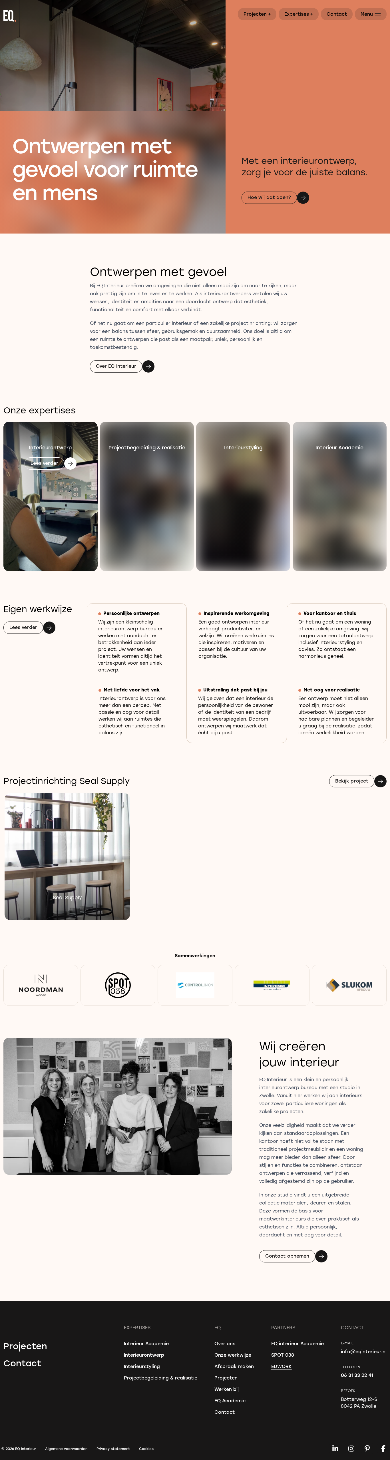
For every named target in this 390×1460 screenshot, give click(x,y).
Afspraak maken (234, 1366)
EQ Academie (230, 1400)
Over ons (224, 1343)
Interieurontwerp (144, 1355)
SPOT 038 (282, 1355)
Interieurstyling (142, 1366)
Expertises (298, 14)
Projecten (257, 14)
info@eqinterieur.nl (364, 1351)
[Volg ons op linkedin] (335, 1448)
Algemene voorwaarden (66, 1448)
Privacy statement (113, 1448)
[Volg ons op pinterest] (367, 1448)
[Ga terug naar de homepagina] (195, 16)
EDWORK (281, 1366)
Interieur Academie (146, 1343)
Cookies (146, 1448)
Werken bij (226, 1389)
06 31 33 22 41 (357, 1375)
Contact (337, 14)
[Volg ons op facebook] (383, 1448)
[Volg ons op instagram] (351, 1448)
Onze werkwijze (232, 1355)
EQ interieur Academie (297, 1343)
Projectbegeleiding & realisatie (160, 1378)
